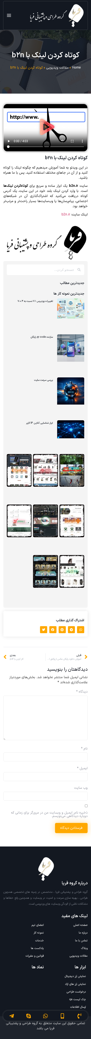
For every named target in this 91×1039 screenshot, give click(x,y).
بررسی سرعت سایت (43, 380)
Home (76, 67)
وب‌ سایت (81, 788)
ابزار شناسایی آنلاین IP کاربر (39, 423)
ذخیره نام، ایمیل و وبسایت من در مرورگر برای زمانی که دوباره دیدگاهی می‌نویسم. (49, 814)
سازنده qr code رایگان (41, 337)
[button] (45, 127)
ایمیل (82, 768)
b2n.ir (66, 214)
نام (84, 748)
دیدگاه (82, 691)
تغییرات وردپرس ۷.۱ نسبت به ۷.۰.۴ (35, 301)
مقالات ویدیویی (57, 67)
